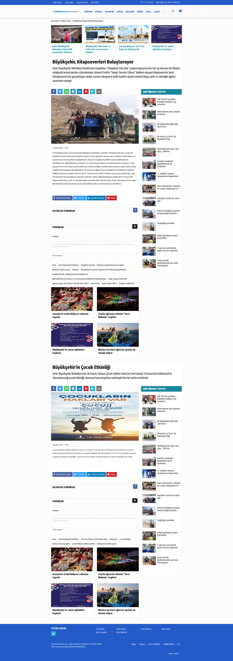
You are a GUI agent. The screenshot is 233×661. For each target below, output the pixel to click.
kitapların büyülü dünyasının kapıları (110, 265)
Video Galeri (121, 629)
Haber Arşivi (165, 629)
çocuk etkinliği (124, 539)
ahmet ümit (95, 283)
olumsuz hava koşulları (61, 544)
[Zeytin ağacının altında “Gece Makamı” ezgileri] (118, 299)
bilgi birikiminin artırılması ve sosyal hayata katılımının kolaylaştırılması (79, 279)
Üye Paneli (95, 2)
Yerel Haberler (121, 632)
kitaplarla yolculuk (88, 265)
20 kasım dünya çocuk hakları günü (94, 539)
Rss (178, 644)
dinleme (76, 270)
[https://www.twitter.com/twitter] (53, 633)
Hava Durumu (146, 629)
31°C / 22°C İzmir (146, 2)
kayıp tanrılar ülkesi (109, 283)
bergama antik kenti (126, 283)
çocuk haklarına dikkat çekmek (83, 544)
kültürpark (113, 539)
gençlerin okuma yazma (61, 270)
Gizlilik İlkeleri (168, 644)
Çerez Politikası (154, 644)
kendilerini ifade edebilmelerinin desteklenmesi (70, 274)
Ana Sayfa (55, 21)
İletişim (142, 644)
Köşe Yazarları (101, 632)
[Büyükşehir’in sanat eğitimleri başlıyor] (72, 335)
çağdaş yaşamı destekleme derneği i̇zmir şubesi (70, 283)
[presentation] (135, 210)
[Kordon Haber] (66, 11)
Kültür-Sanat (66, 21)
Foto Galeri (100, 629)
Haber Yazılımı (174, 654)
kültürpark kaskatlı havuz (106, 544)
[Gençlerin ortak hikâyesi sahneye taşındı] (72, 299)
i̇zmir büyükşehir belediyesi (68, 265)
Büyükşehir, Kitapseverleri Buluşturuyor (88, 21)
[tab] (135, 210)
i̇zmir (54, 265)
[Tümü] (163, 11)
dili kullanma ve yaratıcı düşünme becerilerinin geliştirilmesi (103, 270)
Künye (133, 644)
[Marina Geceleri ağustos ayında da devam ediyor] (118, 335)
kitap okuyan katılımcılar (118, 279)
